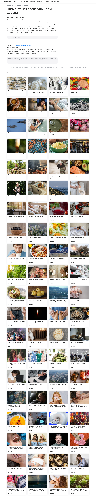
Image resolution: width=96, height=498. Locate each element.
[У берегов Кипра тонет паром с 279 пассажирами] (58, 191)
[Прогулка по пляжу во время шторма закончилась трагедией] (37, 485)
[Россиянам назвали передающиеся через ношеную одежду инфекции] (16, 485)
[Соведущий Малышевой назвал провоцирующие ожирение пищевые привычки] (58, 338)
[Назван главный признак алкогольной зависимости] (79, 212)
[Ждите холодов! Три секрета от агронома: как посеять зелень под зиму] (79, 485)
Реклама (11, 497)
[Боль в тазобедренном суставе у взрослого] (16, 317)
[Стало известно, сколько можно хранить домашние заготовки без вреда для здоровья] (79, 380)
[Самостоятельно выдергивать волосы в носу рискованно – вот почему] (58, 401)
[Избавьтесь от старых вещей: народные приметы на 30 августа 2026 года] (79, 149)
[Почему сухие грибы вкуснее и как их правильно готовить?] (58, 464)
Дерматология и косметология (21, 5)
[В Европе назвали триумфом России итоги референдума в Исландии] (16, 338)
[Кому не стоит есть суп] (16, 422)
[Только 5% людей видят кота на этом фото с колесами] (37, 149)
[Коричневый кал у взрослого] (79, 191)
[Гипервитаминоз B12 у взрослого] (37, 401)
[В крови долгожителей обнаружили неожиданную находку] (16, 401)
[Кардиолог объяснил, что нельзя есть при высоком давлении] (16, 107)
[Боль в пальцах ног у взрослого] (58, 317)
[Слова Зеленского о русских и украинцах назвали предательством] (58, 443)
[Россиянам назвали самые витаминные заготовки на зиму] (37, 296)
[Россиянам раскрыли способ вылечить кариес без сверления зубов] (16, 443)
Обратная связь (65, 497)
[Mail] (2, 1)
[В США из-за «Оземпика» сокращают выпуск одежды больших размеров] (37, 359)
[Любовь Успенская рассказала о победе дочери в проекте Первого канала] (37, 443)
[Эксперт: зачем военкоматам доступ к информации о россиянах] (58, 170)
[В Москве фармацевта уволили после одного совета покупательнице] (79, 275)
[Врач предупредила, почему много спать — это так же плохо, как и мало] (79, 233)
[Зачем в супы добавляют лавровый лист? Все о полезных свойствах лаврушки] (58, 359)
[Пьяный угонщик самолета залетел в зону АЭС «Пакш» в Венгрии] (16, 128)
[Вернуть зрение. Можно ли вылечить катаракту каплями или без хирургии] (58, 485)
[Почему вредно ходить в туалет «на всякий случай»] (58, 275)
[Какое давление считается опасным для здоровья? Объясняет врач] (58, 86)
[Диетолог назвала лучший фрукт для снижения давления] (16, 275)
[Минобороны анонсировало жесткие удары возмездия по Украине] (79, 254)
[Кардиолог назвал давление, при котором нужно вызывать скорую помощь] (37, 128)
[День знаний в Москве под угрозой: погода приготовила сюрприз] (16, 191)
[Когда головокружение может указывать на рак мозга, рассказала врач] (37, 422)
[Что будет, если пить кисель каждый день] (58, 212)
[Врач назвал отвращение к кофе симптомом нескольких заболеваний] (16, 254)
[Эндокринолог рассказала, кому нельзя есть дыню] (58, 233)
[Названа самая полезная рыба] (16, 86)
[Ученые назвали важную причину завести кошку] (79, 443)
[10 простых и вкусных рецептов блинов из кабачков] (16, 296)
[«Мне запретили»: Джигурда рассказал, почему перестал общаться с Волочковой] (37, 275)
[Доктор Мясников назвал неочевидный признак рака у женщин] (79, 338)
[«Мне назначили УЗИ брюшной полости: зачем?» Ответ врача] (37, 464)
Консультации (10, 5)
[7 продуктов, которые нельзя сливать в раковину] (37, 191)
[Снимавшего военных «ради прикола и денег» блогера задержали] (58, 254)
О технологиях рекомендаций (75, 497)
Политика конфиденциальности (88, 497)
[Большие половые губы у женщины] (58, 107)
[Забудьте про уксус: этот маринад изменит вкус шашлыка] (37, 170)
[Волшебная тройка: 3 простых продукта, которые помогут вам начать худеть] (37, 254)
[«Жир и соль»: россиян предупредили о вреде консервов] (58, 128)
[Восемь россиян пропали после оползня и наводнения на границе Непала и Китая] (58, 380)
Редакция (44, 497)
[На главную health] (7, 1)
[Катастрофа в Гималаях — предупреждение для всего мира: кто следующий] (79, 107)
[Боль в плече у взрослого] (79, 464)
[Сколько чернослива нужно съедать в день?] (16, 233)
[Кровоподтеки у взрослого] (16, 464)
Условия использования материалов (54, 497)
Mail (2, 497)
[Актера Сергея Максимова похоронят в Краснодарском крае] (37, 317)
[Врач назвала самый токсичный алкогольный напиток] (16, 149)
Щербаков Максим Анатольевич (22, 45)
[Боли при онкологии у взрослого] (16, 380)
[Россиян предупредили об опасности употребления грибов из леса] (79, 317)
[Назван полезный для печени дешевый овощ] (79, 86)
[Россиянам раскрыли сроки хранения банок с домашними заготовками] (79, 422)
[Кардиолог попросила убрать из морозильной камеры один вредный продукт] (37, 107)
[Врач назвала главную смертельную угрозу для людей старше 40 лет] (79, 170)
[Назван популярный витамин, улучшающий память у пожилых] (16, 170)
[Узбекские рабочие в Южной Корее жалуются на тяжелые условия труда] (79, 359)
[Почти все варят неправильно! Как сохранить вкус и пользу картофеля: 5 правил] (58, 149)
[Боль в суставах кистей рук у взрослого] (79, 296)
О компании (6, 497)
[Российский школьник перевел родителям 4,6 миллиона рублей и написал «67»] (16, 212)
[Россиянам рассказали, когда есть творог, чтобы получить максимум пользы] (37, 86)
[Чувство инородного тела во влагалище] (37, 212)
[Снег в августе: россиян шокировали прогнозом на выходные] (37, 233)
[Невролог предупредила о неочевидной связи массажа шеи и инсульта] (79, 401)
